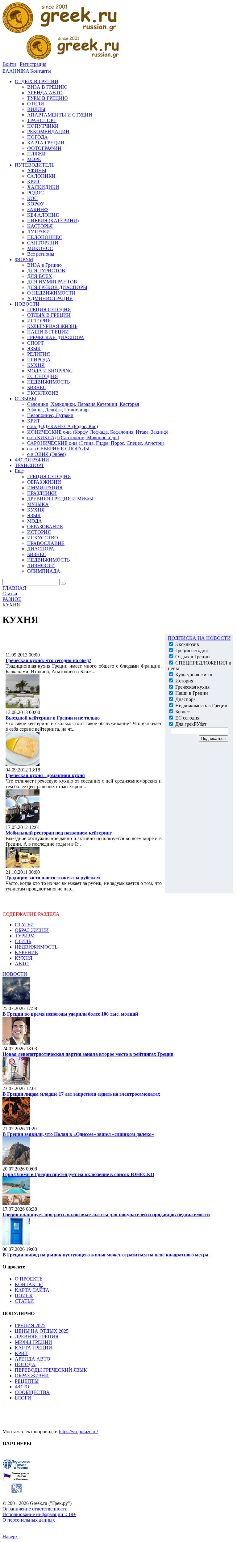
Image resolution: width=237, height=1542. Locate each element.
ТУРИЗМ (25, 935)
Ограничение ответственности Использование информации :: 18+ (39, 1511)
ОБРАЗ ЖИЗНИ (32, 930)
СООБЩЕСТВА (32, 1392)
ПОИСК (24, 1295)
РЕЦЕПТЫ (27, 1381)
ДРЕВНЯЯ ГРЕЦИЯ (37, 1336)
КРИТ (21, 1353)
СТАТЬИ (24, 924)
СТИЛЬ (23, 941)
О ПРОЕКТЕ (29, 1278)
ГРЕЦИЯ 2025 (30, 1325)
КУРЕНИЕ (26, 952)
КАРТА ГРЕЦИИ (33, 1347)
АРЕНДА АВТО (32, 1358)
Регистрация (33, 64)
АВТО (22, 963)
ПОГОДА (25, 1364)
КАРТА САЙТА (32, 1290)
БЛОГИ (23, 1397)
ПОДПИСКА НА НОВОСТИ (199, 638)
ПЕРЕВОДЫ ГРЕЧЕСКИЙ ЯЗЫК (51, 1370)
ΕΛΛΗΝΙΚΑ (15, 71)
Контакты (40, 71)
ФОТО (22, 1386)
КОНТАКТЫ (29, 1284)
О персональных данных (28, 1520)
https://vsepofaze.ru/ (78, 1431)
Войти (9, 64)
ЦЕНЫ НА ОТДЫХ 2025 (42, 1331)
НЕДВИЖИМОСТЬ (36, 946)
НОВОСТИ (14, 974)
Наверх (10, 1536)
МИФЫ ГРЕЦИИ (33, 1342)
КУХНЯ (23, 958)
